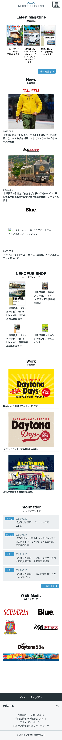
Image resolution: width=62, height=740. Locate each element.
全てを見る (46, 71)
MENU (56, 6)
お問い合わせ (37, 715)
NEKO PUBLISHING (31, 4)
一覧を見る (49, 585)
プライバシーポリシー (31, 722)
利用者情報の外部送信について (31, 718)
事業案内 (22, 715)
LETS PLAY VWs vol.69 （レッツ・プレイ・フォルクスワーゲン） (30, 55)
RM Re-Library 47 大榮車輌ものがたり (47, 51)
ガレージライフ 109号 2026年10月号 (13, 51)
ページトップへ (33, 697)
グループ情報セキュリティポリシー (31, 725)
